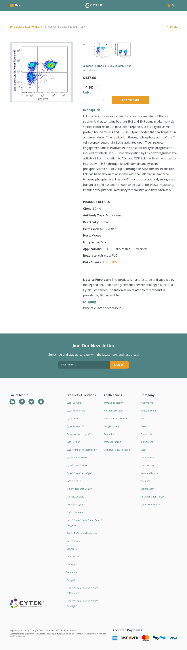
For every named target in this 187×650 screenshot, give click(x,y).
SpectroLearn (147, 488)
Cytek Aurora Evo (75, 410)
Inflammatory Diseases (115, 418)
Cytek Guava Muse (77, 465)
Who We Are (146, 402)
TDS (105, 262)
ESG (142, 418)
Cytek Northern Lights (78, 434)
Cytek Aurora (73, 418)
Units (87, 92)
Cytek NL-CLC (73, 481)
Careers (144, 426)
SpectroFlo (72, 548)
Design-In (71, 580)
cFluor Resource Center (79, 488)
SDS (114, 262)
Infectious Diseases (113, 410)
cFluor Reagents (75, 504)
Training (70, 564)
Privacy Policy (147, 465)
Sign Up (119, 365)
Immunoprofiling (112, 441)
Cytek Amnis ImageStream (81, 449)
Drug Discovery (111, 426)
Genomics (109, 434)
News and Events (149, 473)
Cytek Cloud (73, 541)
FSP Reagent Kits (75, 496)
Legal (143, 449)
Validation (71, 572)
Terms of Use (147, 457)
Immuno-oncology (113, 402)
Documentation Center (152, 496)
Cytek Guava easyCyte (79, 473)
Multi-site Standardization (117, 449)
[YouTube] (41, 402)
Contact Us (146, 434)
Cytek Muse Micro (76, 457)
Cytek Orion (73, 441)
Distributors (146, 441)
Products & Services (24, 26)
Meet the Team (148, 410)
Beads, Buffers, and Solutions (81, 533)
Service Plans (73, 556)
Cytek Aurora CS (75, 426)
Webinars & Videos (150, 504)
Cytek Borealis (74, 402)
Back (173, 26)
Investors (145, 481)
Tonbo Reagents (75, 512)
